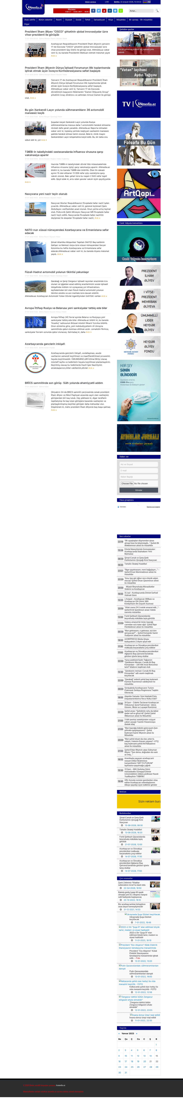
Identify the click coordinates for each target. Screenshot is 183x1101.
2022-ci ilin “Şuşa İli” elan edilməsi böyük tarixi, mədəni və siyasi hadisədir (143, 938)
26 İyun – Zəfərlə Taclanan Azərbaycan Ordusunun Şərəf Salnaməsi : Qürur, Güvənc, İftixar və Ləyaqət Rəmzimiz (141, 708)
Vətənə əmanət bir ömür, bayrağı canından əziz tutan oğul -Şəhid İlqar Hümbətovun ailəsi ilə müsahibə (140, 628)
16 (119, 1065)
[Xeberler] (33, 9)
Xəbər (65, 38)
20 (144, 1065)
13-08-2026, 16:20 (133, 836)
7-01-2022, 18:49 (143, 926)
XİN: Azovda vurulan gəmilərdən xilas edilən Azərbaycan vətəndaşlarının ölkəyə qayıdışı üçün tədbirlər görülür (141, 786)
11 (132, 1059)
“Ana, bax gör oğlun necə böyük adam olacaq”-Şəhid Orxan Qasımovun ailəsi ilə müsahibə (141, 584)
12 (138, 1059)
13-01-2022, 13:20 (143, 965)
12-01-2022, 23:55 (143, 1014)
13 (144, 1059)
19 (138, 1065)
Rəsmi (53, 38)
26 (138, 1071)
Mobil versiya (90, 2)
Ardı (53, 56)
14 (151, 1059)
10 (126, 1059)
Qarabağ (54, 117)
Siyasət (59, 38)
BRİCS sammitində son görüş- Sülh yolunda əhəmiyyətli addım (64, 382)
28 (151, 1071)
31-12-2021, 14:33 (132, 913)
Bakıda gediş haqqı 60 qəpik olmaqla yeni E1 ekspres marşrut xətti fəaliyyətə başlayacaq (132, 898)
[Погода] (122, 510)
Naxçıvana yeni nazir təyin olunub (46, 193)
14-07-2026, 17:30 (133, 860)
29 (157, 1071)
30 (119, 1076)
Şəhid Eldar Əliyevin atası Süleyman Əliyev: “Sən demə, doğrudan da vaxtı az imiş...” (141, 756)
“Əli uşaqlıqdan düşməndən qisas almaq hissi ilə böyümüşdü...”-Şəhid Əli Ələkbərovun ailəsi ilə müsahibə (141, 546)
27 (144, 1071)
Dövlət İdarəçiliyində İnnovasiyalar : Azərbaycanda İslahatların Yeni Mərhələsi (140, 555)
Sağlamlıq (65, 159)
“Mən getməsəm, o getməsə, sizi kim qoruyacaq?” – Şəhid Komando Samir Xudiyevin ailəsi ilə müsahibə (141, 636)
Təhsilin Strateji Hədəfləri (135, 568)
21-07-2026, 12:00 (133, 848)
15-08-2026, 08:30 (134, 829)
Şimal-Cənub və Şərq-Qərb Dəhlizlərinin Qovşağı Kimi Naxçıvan (132, 823)
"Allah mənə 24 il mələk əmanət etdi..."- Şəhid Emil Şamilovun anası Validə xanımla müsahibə (141, 613)
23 (119, 1071)
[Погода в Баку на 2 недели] (153, 511)
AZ (149, 2)
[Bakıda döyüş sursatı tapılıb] (35, 50)
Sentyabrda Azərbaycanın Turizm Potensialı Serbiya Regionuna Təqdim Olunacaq (141, 694)
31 (126, 1076)
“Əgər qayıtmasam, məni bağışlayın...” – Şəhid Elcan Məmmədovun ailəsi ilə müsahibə (141, 575)
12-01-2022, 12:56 (143, 996)
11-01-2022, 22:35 (143, 1024)
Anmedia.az (60, 1089)
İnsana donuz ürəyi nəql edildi (142, 1021)
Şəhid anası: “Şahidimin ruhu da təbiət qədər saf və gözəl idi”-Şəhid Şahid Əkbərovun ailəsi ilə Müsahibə (141, 717)
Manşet (47, 38)
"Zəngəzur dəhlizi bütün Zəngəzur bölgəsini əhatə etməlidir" (140, 1008)
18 (132, 1065)
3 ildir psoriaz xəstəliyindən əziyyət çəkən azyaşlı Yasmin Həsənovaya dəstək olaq (139, 725)
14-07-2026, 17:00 (133, 874)
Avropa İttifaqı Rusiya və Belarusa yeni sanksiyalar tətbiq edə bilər (66, 308)
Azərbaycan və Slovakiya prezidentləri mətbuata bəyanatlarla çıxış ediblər (131, 855)
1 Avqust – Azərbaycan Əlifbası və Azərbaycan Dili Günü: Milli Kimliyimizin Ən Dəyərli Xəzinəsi (139, 605)
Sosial (46, 348)
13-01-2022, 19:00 (143, 980)
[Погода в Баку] (138, 508)
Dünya (58, 312)
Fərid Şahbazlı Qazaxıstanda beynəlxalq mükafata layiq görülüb (132, 843)
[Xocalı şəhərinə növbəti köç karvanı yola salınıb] (139, 43)
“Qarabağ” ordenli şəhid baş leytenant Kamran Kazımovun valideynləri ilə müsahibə (141, 685)
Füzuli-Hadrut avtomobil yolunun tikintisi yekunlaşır (57, 272)
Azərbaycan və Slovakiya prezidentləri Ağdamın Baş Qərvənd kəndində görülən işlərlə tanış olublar (141, 657)
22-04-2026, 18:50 (132, 892)
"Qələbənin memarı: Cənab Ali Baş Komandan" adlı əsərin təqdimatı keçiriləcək (139, 677)
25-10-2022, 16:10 (132, 904)
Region (53, 159)
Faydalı (52, 348)
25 (132, 1071)
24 (126, 1071)
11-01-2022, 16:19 (143, 944)
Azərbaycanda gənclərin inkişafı (45, 343)
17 (126, 1065)
